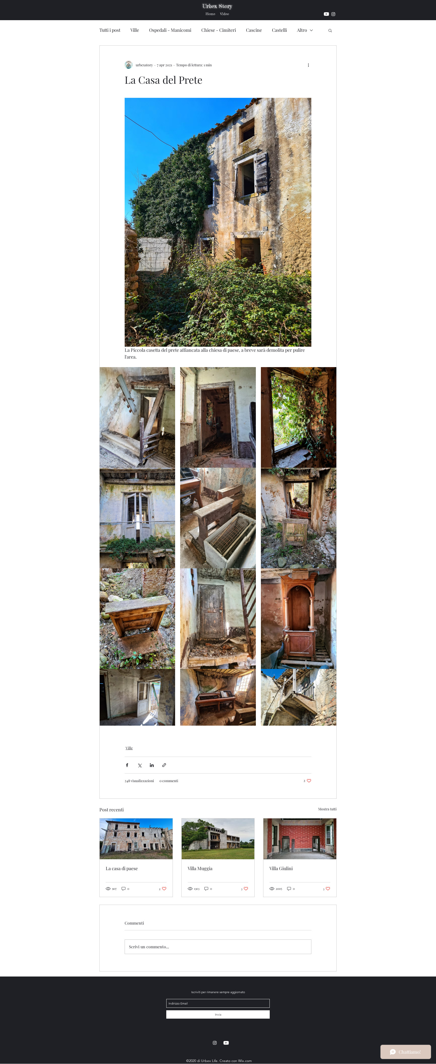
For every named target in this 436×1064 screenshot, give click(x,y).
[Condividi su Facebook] (127, 765)
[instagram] (326, 14)
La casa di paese (122, 868)
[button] (330, 30)
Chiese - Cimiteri (218, 30)
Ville (134, 30)
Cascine (254, 30)
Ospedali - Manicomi (170, 30)
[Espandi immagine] (137, 417)
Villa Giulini (281, 868)
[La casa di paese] (136, 838)
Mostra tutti (327, 809)
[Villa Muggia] (218, 838)
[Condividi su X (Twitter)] (139, 765)
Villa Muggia (200, 868)
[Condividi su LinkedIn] (151, 765)
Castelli (279, 30)
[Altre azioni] (308, 65)
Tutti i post (109, 30)
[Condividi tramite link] (164, 765)
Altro (302, 30)
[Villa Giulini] (299, 838)
